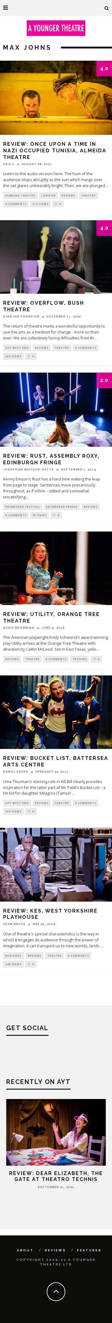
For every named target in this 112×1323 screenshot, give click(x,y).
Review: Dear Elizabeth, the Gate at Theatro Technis (56, 1176)
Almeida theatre (20, 195)
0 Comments (15, 204)
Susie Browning (19, 627)
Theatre (88, 195)
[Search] (107, 8)
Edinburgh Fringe (62, 506)
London (48, 195)
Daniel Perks (15, 771)
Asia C (9, 164)
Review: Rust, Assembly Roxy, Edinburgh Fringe (51, 459)
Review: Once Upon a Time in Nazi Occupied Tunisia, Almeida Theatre (54, 150)
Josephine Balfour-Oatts (28, 469)
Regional (13, 955)
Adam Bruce (14, 924)
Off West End (17, 347)
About (25, 1250)
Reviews (68, 195)
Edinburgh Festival (22, 506)
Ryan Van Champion (21, 316)
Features (89, 1250)
